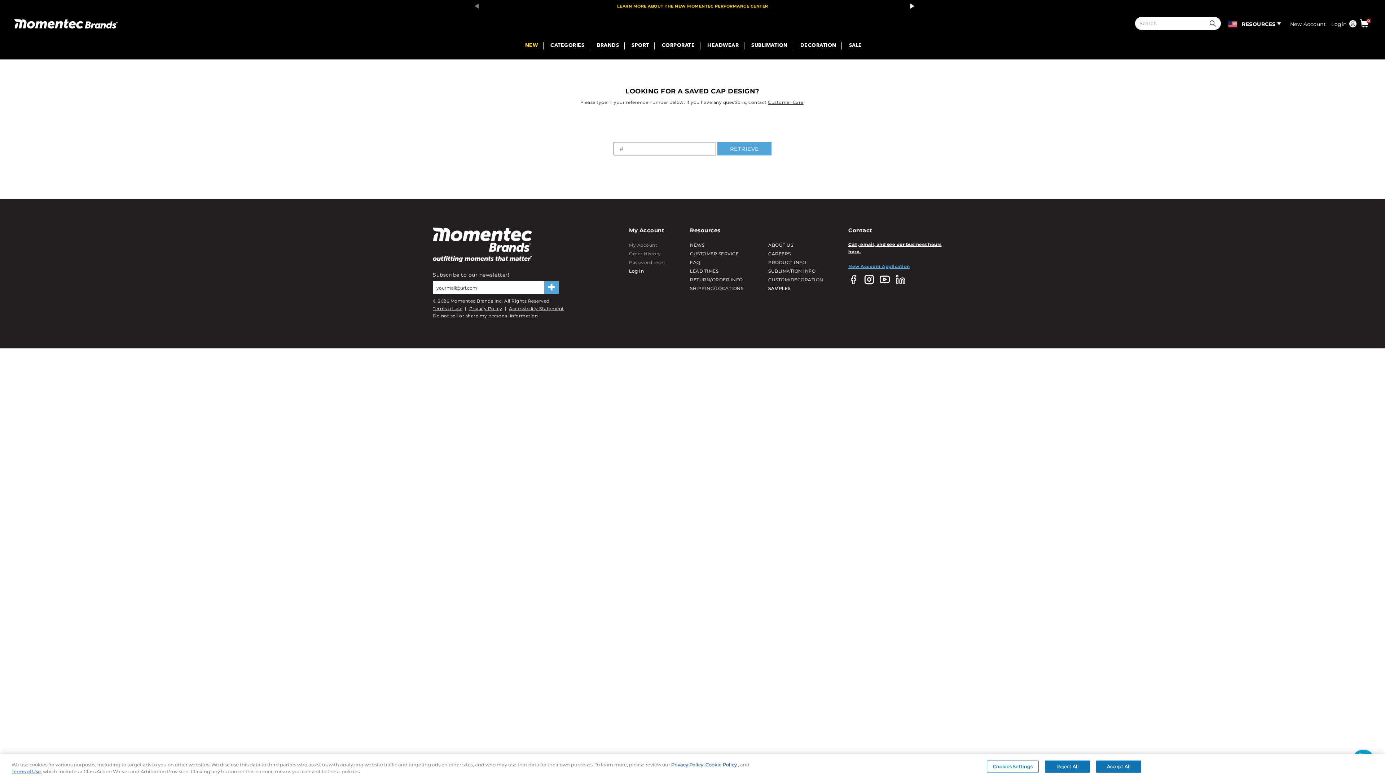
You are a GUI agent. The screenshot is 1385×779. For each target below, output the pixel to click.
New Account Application (879, 266)
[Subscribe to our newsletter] (551, 287)
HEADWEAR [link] (723, 46)
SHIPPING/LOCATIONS (716, 288)
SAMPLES (779, 288)
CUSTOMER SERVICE (714, 253)
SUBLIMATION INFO (791, 271)
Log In (636, 271)
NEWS (697, 245)
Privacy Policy (485, 308)
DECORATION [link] (818, 46)
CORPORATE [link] (678, 46)
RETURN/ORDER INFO (716, 279)
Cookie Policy (721, 764)
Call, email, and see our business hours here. (895, 248)
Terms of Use (26, 771)
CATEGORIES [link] (567, 46)
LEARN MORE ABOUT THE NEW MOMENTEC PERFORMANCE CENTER (692, 6)
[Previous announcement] (475, 6)
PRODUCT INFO (787, 262)
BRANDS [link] (608, 46)
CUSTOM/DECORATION (795, 279)
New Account (1308, 24)
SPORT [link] (640, 46)
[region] (692, 766)
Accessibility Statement (536, 308)
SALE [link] (855, 46)
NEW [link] (531, 46)
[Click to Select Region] (1233, 23)
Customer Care (786, 102)
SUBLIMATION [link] (769, 46)
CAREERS (779, 253)
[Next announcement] (910, 6)
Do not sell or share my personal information (485, 315)
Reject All (1067, 766)
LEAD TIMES (704, 271)
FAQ (695, 262)
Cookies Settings (1013, 766)
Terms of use (447, 308)
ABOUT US (780, 245)
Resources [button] (1259, 24)
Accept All (1119, 766)
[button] (1214, 23)
